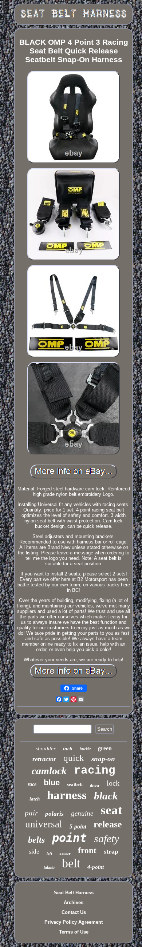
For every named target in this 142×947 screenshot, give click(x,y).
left (49, 853)
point (69, 838)
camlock (49, 771)
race (32, 784)
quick (73, 758)
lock (113, 783)
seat (111, 810)
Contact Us (74, 912)
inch (67, 748)
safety (106, 838)
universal (43, 824)
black (106, 796)
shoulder (46, 748)
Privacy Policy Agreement (73, 922)
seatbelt (75, 784)
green (105, 748)
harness (67, 795)
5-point (78, 826)
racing (94, 770)
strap (111, 851)
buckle (85, 748)
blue (52, 782)
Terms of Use (73, 932)
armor (65, 853)
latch (34, 799)
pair (31, 812)
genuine (82, 813)
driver (94, 785)
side (34, 851)
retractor (44, 759)
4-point (95, 867)
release (108, 824)
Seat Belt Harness (74, 892)
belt (71, 863)
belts (36, 839)
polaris (54, 813)
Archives (73, 902)
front (87, 850)
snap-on (103, 759)
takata (49, 867)
